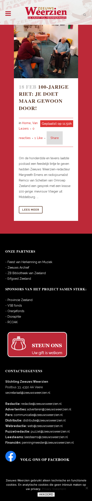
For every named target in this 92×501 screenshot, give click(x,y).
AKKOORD (46, 494)
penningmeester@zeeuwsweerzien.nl (48, 442)
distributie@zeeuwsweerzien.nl (44, 420)
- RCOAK (11, 322)
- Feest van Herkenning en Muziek (28, 262)
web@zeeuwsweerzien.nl (45, 426)
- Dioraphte (13, 316)
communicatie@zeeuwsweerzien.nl (38, 415)
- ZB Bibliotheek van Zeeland (25, 273)
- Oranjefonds (14, 311)
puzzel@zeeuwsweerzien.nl (50, 431)
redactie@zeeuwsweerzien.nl (41, 403)
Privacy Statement (54, 489)
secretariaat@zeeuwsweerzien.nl (27, 392)
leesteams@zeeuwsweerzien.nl (46, 437)
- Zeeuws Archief (17, 267)
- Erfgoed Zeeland (18, 278)
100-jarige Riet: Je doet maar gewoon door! (44, 97)
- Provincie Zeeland (19, 300)
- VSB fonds (13, 305)
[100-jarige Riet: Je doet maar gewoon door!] (46, 51)
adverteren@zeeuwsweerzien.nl (49, 409)
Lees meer (30, 209)
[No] (87, 488)
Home (26, 123)
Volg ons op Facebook (45, 459)
